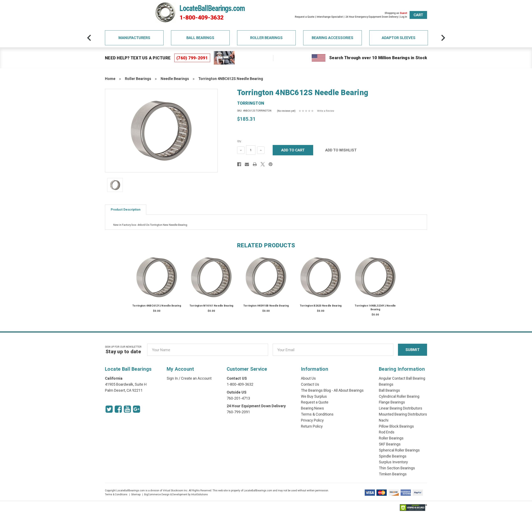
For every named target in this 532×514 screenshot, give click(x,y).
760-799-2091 (238, 412)
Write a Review (325, 110)
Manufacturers (134, 38)
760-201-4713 (238, 398)
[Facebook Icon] (118, 409)
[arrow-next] (443, 38)
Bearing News (312, 408)
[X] (263, 164)
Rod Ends (386, 432)
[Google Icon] (136, 409)
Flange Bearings (392, 402)
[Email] (247, 164)
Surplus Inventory (393, 462)
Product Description (125, 209)
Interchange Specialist (330, 16)
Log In (403, 16)
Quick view (156, 273)
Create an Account (196, 378)
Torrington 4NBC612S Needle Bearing (230, 78)
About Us (308, 378)
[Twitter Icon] (109, 409)
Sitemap (135, 494)
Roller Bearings (266, 38)
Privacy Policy (312, 420)
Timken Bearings (393, 474)
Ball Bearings (200, 38)
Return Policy (312, 426)
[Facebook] (239, 164)
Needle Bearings (175, 78)
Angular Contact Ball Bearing (402, 378)
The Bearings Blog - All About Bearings (332, 390)
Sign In (172, 378)
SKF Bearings (390, 444)
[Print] (255, 164)
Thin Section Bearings (397, 468)
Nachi (383, 420)
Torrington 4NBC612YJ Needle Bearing (156, 305)
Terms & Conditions (317, 414)
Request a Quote (304, 16)
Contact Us (310, 384)
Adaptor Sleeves (398, 38)
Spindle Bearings (392, 456)
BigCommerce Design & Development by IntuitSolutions (176, 494)
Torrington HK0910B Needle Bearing (266, 305)
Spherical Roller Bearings (399, 450)
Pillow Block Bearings (396, 426)
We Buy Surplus (314, 396)
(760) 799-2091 (192, 57)
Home (110, 78)
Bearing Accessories (332, 38)
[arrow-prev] (89, 38)
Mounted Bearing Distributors (403, 414)
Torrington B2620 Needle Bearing (321, 305)
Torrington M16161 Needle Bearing (211, 305)
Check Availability (156, 281)
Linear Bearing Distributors (400, 408)
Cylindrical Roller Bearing (399, 396)
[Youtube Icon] (127, 409)
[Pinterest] (270, 164)
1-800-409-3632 (202, 18)
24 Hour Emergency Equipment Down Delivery (371, 16)
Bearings (386, 384)
